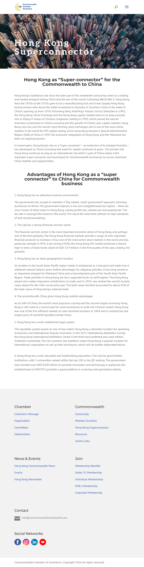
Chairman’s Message (26, 414)
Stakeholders (22, 434)
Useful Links (82, 441)
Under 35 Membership (88, 472)
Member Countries (86, 420)
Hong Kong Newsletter (28, 479)
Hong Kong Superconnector (92, 427)
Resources (81, 434)
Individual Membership (89, 479)
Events (18, 472)
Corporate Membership (88, 492)
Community (82, 414)
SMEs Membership (86, 486)
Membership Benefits (87, 466)
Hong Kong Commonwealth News (34, 466)
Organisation (22, 420)
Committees (21, 427)
